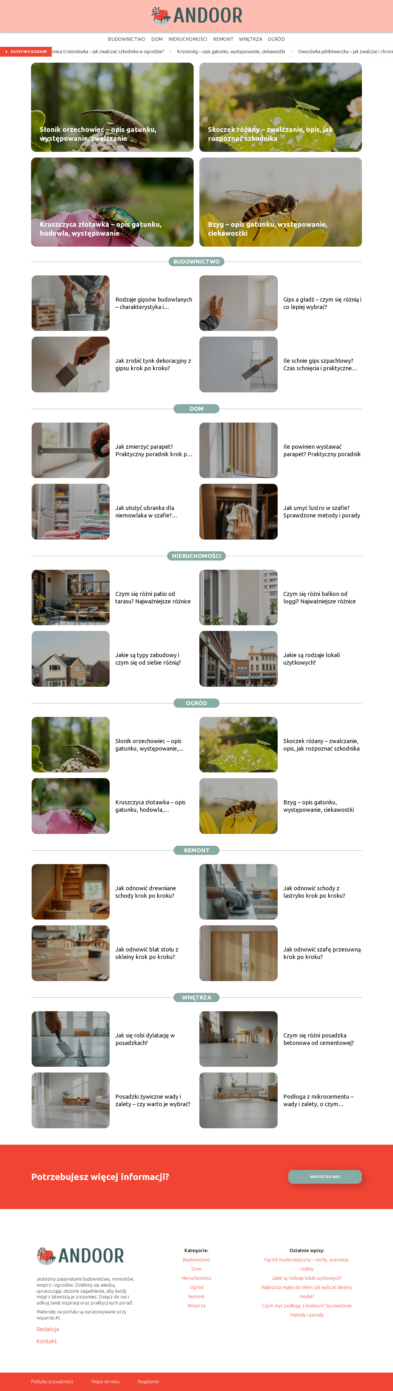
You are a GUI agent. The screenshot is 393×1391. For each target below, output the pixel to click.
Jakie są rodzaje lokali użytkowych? (311, 659)
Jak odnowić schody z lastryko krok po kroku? (314, 892)
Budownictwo (196, 261)
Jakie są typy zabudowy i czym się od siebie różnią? (148, 659)
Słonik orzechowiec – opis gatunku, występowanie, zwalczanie (98, 133)
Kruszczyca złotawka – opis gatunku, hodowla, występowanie (100, 228)
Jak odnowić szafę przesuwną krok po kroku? (322, 953)
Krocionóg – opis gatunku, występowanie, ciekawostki (160, 51)
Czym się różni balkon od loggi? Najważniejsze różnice (319, 597)
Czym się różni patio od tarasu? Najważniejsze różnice (153, 597)
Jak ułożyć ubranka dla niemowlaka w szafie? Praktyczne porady (144, 511)
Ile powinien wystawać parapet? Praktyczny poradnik (322, 450)
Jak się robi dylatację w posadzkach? (145, 1039)
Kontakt (47, 1341)
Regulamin (148, 1381)
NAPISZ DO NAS (325, 1177)
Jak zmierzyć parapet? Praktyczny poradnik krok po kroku (152, 450)
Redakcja (48, 1329)
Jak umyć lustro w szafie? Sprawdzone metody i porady (321, 511)
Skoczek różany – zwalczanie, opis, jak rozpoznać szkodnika (270, 133)
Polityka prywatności (52, 1381)
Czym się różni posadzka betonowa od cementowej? (318, 1039)
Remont (196, 850)
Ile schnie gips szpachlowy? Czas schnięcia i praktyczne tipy (318, 364)
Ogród (196, 703)
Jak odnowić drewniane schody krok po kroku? (145, 892)
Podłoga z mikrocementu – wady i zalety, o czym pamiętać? (318, 1100)
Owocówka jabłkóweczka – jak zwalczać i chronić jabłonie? (286, 51)
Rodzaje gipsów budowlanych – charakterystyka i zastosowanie (153, 303)
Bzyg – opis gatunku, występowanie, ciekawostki (267, 228)
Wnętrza (196, 997)
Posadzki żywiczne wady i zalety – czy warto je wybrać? (152, 1100)
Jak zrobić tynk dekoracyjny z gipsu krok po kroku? (153, 364)
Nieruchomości (196, 555)
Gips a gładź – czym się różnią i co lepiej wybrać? (322, 303)
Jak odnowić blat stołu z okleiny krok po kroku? (146, 953)
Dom (197, 408)
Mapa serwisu (105, 1381)
